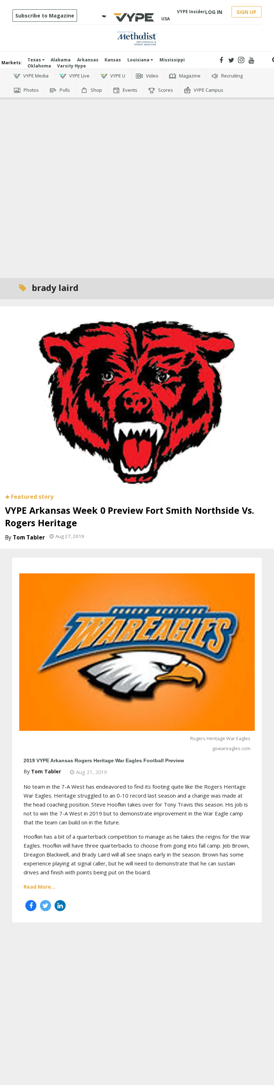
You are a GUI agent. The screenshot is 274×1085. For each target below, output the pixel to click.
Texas (34, 60)
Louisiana (139, 60)
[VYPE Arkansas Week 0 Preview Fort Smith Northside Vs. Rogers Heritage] (137, 400)
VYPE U (117, 75)
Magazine (189, 75)
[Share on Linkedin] (60, 905)
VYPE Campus (208, 90)
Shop (96, 90)
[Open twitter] (231, 60)
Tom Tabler (29, 537)
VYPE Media (35, 75)
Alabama (61, 60)
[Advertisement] (137, 130)
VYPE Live (79, 75)
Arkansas (87, 60)
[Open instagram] (241, 60)
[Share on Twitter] (45, 905)
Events (129, 90)
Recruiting (231, 75)
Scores (165, 90)
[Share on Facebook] (30, 905)
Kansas (113, 60)
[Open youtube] (251, 60)
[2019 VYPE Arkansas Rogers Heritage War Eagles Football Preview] (137, 651)
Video (151, 75)
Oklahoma (39, 66)
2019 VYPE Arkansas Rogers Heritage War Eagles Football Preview (104, 760)
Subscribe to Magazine (44, 15)
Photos (30, 90)
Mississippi (172, 60)
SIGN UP (247, 12)
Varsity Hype (71, 66)
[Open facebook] (221, 60)
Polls (64, 90)
